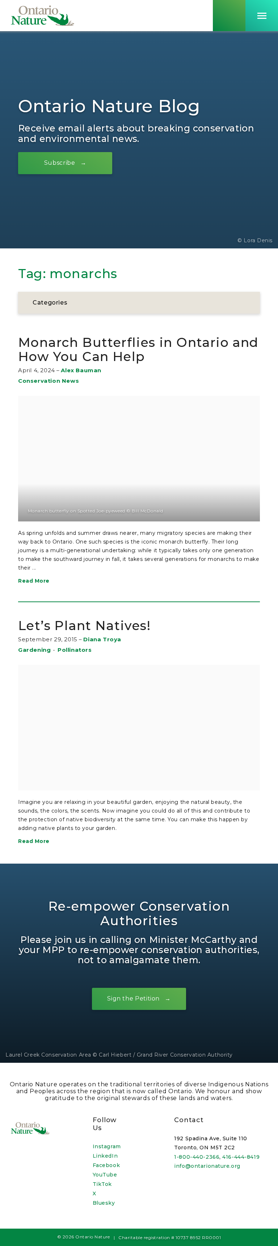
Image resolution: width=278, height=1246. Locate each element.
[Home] (42, 15)
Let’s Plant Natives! (84, 625)
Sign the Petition (133, 998)
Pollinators (75, 649)
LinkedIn (105, 1156)
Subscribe (59, 162)
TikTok (102, 1184)
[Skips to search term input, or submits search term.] (229, 15)
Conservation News (48, 380)
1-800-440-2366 (196, 1157)
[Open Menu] (261, 15)
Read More (34, 581)
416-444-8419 (241, 1157)
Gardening (34, 649)
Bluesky (104, 1203)
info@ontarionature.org (207, 1166)
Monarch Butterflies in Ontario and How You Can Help (138, 350)
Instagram (107, 1146)
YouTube (105, 1174)
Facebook (106, 1165)
